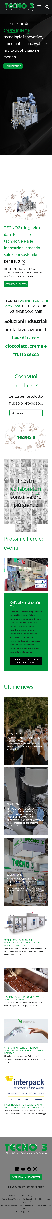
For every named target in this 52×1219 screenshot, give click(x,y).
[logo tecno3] (19, 3)
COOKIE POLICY (35, 1187)
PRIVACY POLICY (16, 1187)
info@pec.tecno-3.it (28, 1212)
